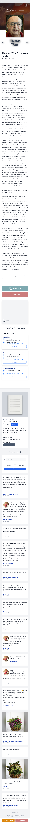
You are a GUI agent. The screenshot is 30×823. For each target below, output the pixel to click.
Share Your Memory (9, 444)
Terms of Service (19, 816)
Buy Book (14, 424)
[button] (15, 722)
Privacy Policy (11, 816)
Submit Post (15, 469)
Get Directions (15, 346)
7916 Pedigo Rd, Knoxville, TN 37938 (14, 343)
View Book (7, 424)
